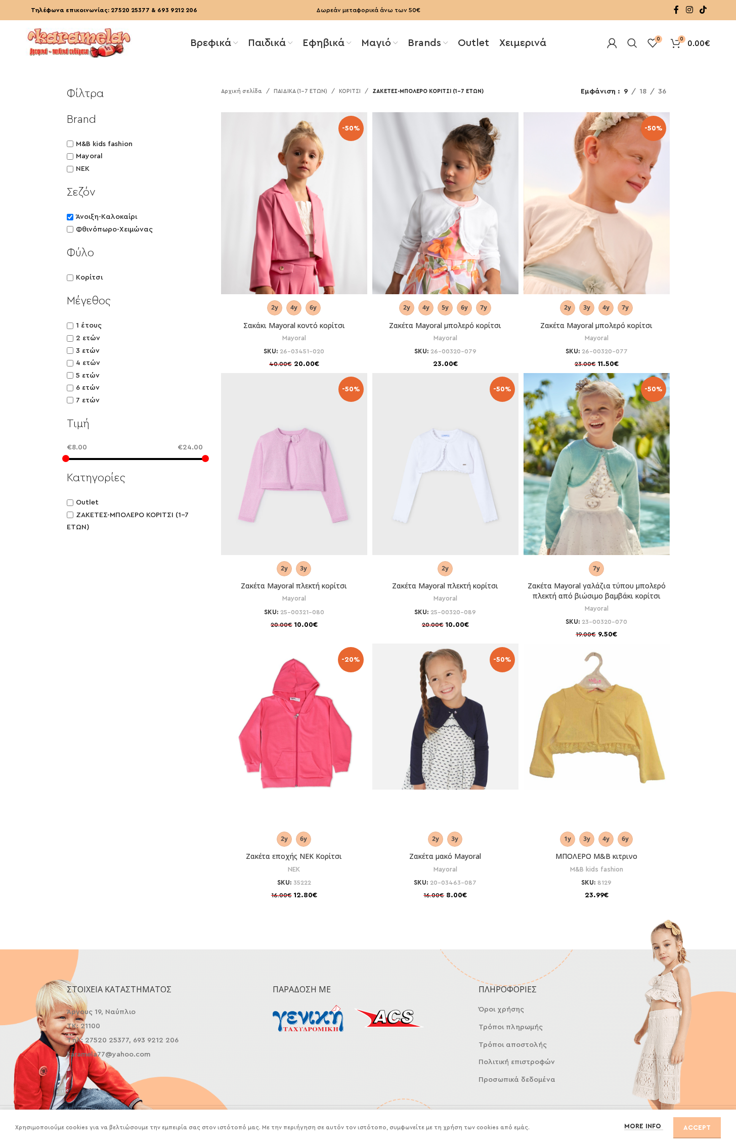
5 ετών (88, 375)
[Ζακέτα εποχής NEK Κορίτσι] (294, 724)
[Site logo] (79, 41)
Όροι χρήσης (501, 1009)
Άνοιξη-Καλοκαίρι (106, 216)
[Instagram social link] (689, 10)
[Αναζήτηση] (632, 43)
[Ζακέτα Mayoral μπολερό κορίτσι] (445, 214)
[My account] (612, 43)
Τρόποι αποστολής (513, 1044)
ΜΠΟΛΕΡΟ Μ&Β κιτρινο (596, 856)
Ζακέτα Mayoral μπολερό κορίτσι (445, 325)
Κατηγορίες (96, 477)
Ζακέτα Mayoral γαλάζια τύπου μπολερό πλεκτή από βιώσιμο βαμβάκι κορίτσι (597, 591)
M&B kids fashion (104, 144)
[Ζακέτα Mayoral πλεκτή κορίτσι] (294, 475)
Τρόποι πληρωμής (511, 1027)
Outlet (87, 502)
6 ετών (88, 387)
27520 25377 (130, 10)
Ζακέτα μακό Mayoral (445, 856)
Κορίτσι (89, 277)
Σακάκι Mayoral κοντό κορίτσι (294, 325)
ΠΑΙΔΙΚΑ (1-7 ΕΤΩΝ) (300, 91)
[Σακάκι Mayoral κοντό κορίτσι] (294, 214)
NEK (83, 168)
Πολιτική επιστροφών (517, 1062)
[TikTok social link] (703, 10)
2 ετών (88, 338)
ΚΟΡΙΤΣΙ (350, 91)
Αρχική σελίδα (241, 91)
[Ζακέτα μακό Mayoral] (445, 717)
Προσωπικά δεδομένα (517, 1079)
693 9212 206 (177, 10)
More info (643, 1126)
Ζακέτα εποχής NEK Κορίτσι (294, 856)
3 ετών (88, 350)
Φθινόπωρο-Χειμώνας (114, 229)
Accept (697, 1127)
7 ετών (88, 400)
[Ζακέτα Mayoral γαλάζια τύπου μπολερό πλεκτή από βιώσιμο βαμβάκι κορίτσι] (597, 475)
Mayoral (89, 156)
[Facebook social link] (676, 10)
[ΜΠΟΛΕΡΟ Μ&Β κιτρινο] (597, 717)
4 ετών (88, 362)
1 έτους (89, 325)
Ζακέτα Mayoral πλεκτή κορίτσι (294, 585)
